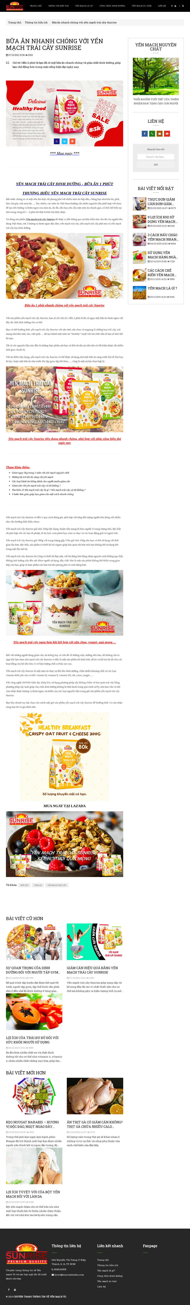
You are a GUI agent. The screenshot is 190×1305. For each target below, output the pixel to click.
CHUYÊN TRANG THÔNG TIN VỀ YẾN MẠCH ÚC (40, 1296)
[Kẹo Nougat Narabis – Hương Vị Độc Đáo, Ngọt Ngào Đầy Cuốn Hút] (34, 1096)
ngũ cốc (24, 885)
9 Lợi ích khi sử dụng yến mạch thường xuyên (161, 221)
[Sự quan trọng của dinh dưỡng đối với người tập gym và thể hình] (34, 941)
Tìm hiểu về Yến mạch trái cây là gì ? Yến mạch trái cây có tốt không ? (49, 490)
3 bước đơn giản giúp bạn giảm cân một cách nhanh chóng (43, 494)
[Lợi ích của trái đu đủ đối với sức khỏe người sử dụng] (34, 1011)
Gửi (156, 164)
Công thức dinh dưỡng (112, 6)
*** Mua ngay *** (64, 153)
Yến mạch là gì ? (162, 288)
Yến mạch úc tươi (142, 6)
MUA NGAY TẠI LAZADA (65, 806)
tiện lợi (38, 885)
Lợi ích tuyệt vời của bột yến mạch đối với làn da (33, 1194)
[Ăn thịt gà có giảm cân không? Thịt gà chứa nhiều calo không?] (95, 1096)
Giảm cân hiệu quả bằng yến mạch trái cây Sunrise (92, 970)
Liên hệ (162, 6)
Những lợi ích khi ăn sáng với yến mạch (32, 477)
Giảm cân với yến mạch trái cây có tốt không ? (36, 485)
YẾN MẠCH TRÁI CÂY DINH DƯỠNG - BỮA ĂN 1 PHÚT (64, 184)
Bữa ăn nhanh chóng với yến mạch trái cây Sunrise (84, 22)
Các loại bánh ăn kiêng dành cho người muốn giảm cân (41, 481)
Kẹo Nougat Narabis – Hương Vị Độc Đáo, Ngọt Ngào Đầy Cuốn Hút (32, 1126)
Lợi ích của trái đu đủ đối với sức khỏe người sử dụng (32, 1040)
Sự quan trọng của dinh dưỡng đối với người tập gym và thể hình (32, 972)
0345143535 (60, 1269)
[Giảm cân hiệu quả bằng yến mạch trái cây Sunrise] (95, 941)
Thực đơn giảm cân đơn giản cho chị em (161, 203)
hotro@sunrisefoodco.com (69, 1274)
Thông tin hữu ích (58, 6)
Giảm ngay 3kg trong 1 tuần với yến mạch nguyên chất (40, 472)
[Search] (182, 6)
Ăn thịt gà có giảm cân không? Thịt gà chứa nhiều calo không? (95, 1126)
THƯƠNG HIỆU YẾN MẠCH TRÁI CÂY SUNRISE (64, 193)
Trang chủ (36, 6)
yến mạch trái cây (57, 885)
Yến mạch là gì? (84, 6)
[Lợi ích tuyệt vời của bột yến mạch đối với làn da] (34, 1166)
